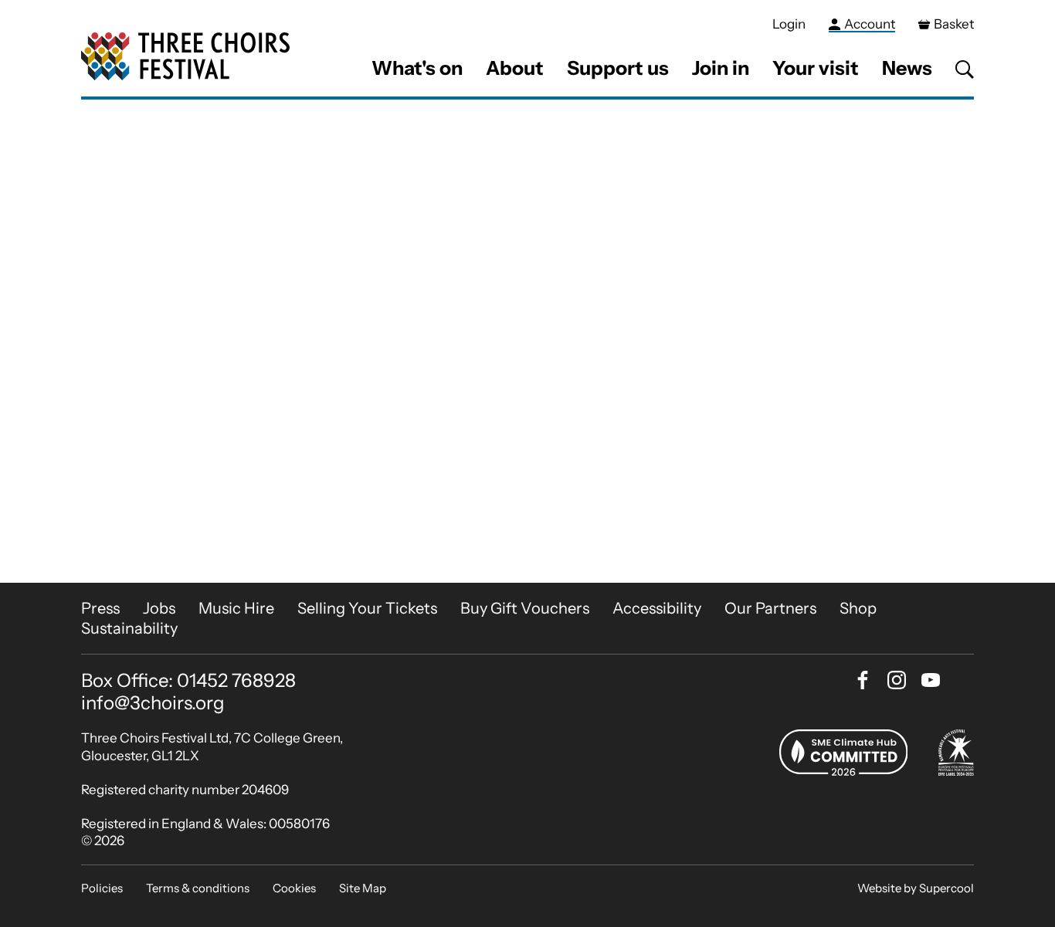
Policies (102, 888)
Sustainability (129, 628)
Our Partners (770, 608)
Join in (720, 68)
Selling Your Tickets (367, 608)
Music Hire (236, 608)
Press (100, 608)
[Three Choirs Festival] (185, 56)
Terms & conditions (197, 888)
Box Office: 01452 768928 (188, 681)
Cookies (294, 888)
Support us (618, 68)
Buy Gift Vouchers (524, 608)
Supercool (946, 888)
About (515, 68)
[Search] (964, 69)
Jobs (159, 608)
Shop (858, 608)
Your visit (815, 68)
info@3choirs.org (153, 703)
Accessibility (656, 608)
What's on (417, 68)
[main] (527, 341)
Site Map (362, 888)
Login (789, 24)
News (907, 68)
